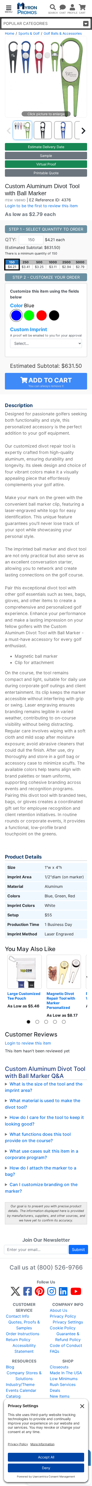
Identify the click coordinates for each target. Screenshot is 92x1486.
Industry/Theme (20, 1384)
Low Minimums (64, 1378)
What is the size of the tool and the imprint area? (43, 1087)
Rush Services (63, 1384)
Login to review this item (28, 1043)
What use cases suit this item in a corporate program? (41, 1154)
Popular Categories (25, 23)
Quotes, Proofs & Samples (24, 1325)
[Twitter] (15, 1293)
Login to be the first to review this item (41, 205)
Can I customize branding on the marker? (41, 1187)
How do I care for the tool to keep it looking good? (44, 1120)
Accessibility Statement (24, 1348)
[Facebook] (27, 1293)
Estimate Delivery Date (46, 147)
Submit (78, 1249)
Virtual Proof (46, 164)
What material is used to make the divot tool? (42, 1103)
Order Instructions (22, 1333)
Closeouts (59, 1366)
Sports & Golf (28, 33)
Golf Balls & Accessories (63, 33)
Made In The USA (66, 1372)
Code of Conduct (66, 1345)
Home (9, 33)
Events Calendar (21, 1390)
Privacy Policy (63, 1316)
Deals (55, 1390)
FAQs (54, 1351)
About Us (58, 1310)
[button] (8, 8)
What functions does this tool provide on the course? (38, 1137)
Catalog (13, 1396)
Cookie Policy (63, 1327)
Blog (10, 1366)
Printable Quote (46, 173)
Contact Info (17, 1316)
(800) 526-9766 (60, 1267)
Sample (46, 156)
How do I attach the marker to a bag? (40, 1171)
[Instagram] (51, 1293)
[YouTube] (76, 1293)
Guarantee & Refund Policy (68, 1336)
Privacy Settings (68, 1322)
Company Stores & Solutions (24, 1375)
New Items (59, 1396)
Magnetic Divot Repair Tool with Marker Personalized (61, 1000)
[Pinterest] (39, 1293)
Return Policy (18, 1339)
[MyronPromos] (27, 8)
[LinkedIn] (63, 1293)
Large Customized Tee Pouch (24, 996)
